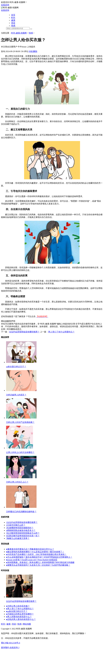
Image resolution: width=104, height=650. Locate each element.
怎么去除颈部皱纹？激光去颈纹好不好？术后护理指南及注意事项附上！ (39, 557)
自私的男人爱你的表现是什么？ (21, 619)
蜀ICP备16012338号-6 (10, 643)
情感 (13, 26)
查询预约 (5, 647)
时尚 (13, 18)
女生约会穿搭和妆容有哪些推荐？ (24, 332)
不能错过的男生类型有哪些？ (20, 614)
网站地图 (27, 624)
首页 (13, 15)
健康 (13, 20)
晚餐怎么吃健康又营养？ (17, 538)
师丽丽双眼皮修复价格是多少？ (21, 530)
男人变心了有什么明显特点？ (61, 332)
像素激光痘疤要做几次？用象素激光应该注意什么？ (30, 549)
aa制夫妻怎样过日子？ (16, 611)
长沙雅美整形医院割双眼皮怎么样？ (23, 533)
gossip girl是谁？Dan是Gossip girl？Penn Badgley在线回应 (31, 560)
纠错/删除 (33, 51)
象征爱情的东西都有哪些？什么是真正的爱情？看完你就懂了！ (35, 552)
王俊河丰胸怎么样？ (15, 525)
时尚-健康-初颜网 (19, 33)
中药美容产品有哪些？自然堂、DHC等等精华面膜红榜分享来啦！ (36, 554)
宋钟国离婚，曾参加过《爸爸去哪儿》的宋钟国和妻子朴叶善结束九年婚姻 (40, 562)
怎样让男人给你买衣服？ (18, 606)
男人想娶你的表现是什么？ (19, 617)
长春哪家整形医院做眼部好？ (19, 528)
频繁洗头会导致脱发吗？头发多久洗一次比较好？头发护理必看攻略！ (38, 565)
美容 (13, 23)
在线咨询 (5, 5)
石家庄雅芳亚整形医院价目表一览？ (23, 536)
